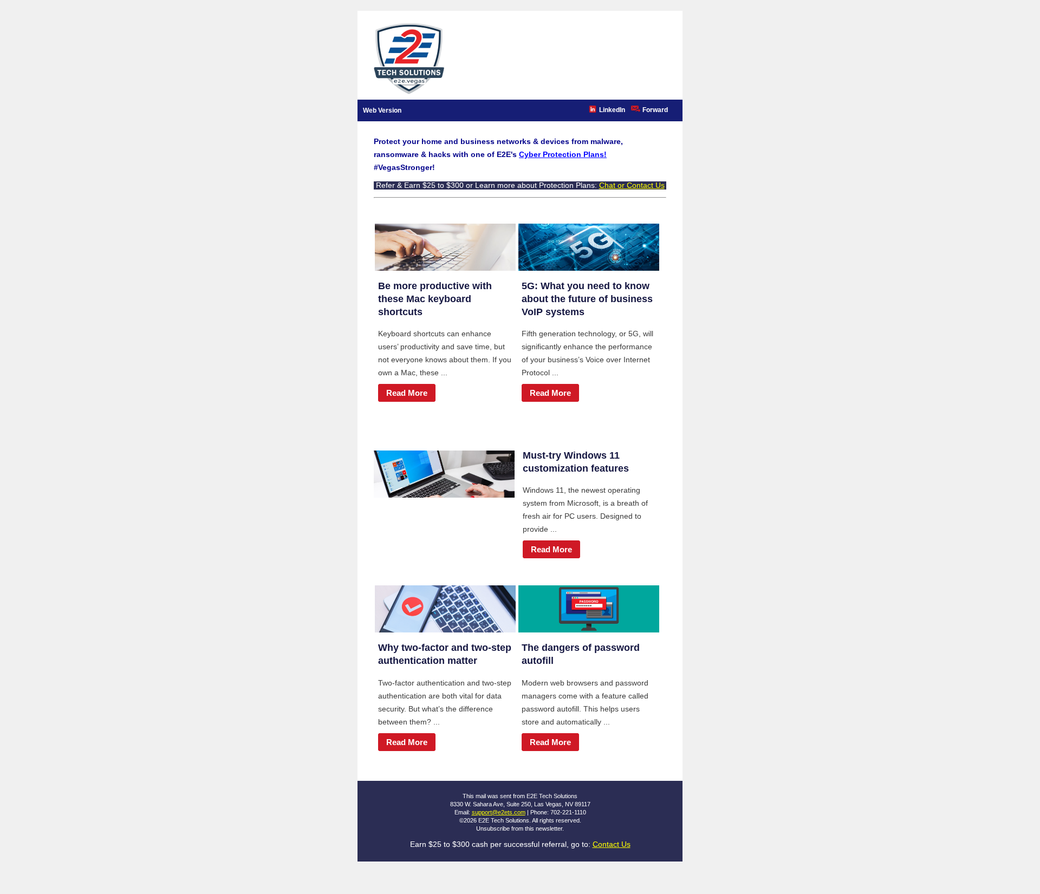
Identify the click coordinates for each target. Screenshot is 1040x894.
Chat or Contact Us (632, 185)
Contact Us (611, 844)
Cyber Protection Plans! (563, 154)
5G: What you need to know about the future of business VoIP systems (587, 298)
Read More (406, 392)
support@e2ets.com (498, 812)
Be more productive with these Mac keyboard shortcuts (435, 298)
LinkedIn (612, 110)
